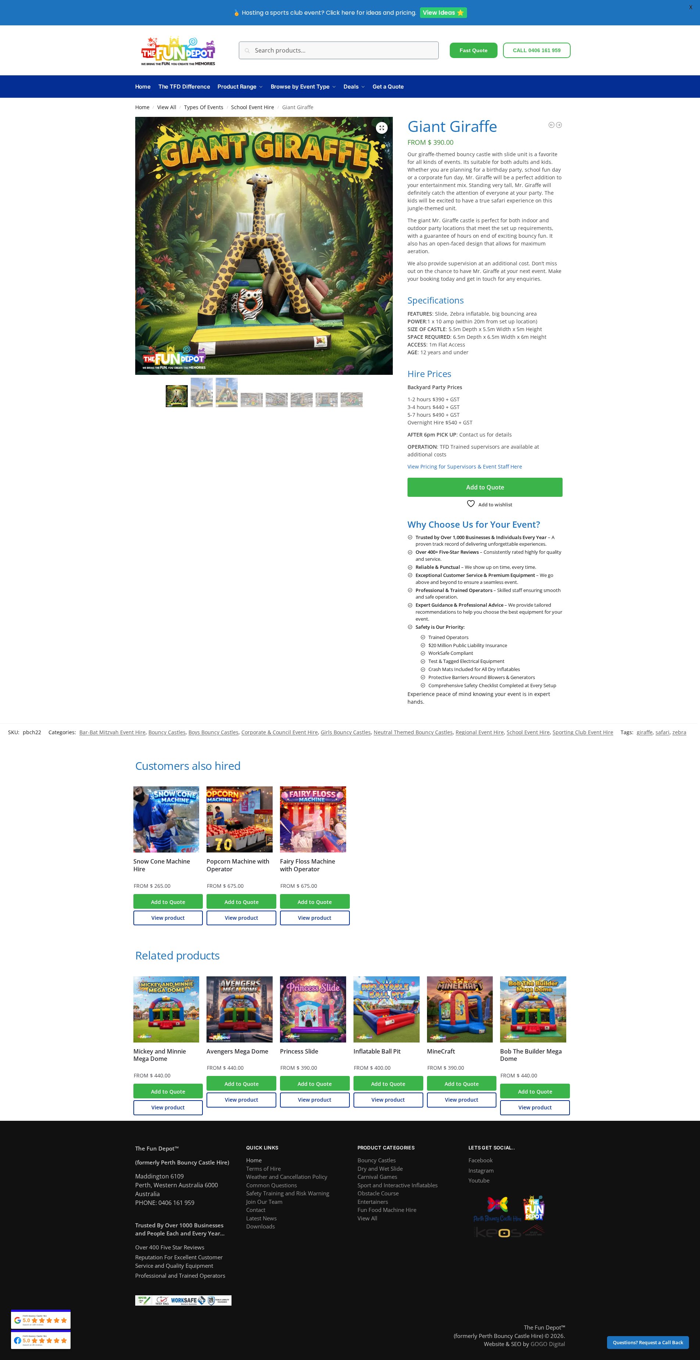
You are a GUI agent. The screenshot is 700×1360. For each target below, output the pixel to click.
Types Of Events (203, 107)
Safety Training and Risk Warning (287, 1193)
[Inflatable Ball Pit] (386, 1009)
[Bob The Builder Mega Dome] (533, 1009)
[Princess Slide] (313, 1009)
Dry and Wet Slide (380, 1168)
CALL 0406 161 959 (537, 50)
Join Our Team (264, 1201)
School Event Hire (252, 107)
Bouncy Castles (167, 732)
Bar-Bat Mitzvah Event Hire (112, 732)
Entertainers (373, 1201)
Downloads (260, 1226)
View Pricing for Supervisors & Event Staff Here (465, 466)
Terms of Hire (263, 1168)
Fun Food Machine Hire (387, 1209)
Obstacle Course (378, 1193)
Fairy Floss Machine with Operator (307, 865)
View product (168, 917)
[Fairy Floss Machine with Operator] (313, 819)
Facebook (481, 1160)
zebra (679, 732)
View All (166, 107)
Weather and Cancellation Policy (286, 1176)
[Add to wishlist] (186, 793)
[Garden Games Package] (559, 125)
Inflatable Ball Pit (377, 1051)
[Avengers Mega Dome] (240, 1009)
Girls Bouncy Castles (346, 732)
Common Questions (271, 1185)
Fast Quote (474, 50)
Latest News (261, 1218)
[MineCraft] (460, 1009)
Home (142, 107)
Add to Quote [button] (168, 901)
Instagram (481, 1170)
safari (663, 732)
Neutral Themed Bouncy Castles (413, 732)
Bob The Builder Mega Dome (531, 1055)
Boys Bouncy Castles (213, 732)
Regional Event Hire (480, 732)
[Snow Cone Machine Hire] (166, 819)
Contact (255, 1209)
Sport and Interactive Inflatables (398, 1185)
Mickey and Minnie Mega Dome (159, 1055)
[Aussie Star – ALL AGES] (551, 125)
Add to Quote (485, 487)
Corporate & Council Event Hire (279, 732)
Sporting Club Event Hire (583, 732)
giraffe (645, 732)
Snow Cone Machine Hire (161, 865)
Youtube (479, 1180)
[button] (382, 128)
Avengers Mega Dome (237, 1051)
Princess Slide (299, 1051)
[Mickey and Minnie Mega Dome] (166, 1009)
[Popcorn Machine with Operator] (240, 819)
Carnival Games (377, 1176)
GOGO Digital (548, 1344)
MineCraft (441, 1051)
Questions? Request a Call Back (648, 1342)
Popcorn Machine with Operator (238, 865)
